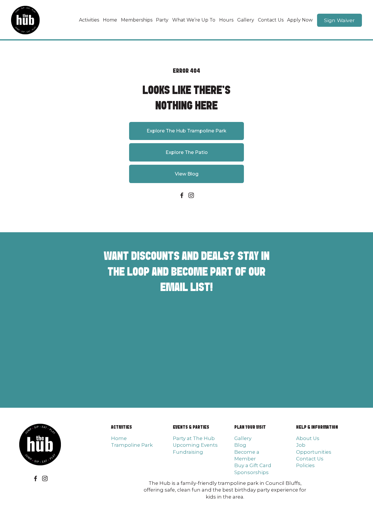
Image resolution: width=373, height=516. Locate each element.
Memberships (136, 20)
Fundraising (188, 452)
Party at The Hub (194, 438)
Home (110, 20)
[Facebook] (182, 195)
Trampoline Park (132, 445)
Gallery (245, 20)
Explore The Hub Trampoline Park (186, 131)
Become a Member (246, 455)
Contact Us (271, 20)
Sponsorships (251, 472)
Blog (240, 445)
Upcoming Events (195, 445)
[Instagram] (191, 195)
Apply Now (300, 20)
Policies (305, 465)
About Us (307, 438)
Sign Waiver (339, 20)
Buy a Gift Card (252, 465)
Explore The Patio (187, 152)
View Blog (186, 174)
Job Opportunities (313, 448)
